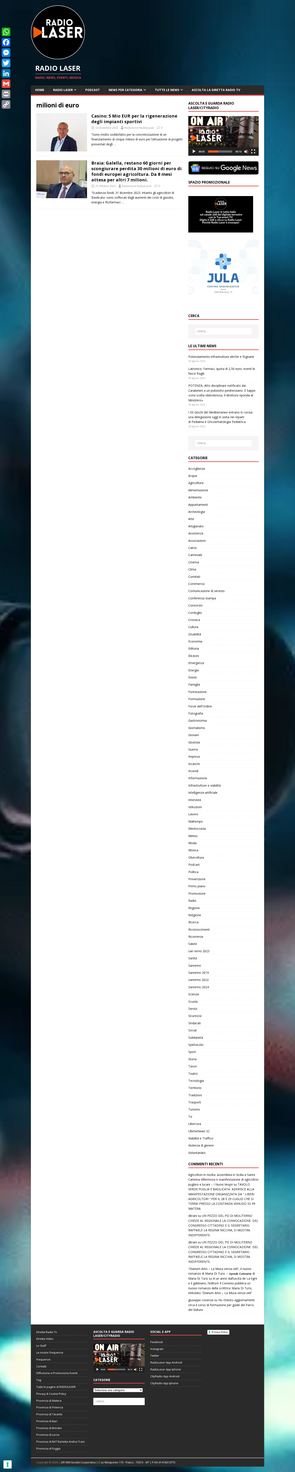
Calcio (192, 548)
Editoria (193, 648)
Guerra (193, 749)
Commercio (196, 584)
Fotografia (195, 713)
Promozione (197, 893)
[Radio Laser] (58, 57)
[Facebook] (6, 42)
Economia (195, 641)
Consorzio (195, 605)
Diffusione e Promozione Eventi (57, 1373)
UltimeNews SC (199, 1131)
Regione (194, 908)
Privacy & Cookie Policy (51, 1394)
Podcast (92, 90)
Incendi (193, 771)
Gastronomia (197, 720)
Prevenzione (197, 879)
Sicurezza (194, 1016)
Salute (192, 944)
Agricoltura (195, 483)
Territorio (194, 1088)
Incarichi (194, 764)
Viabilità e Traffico (200, 1138)
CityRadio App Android (164, 1376)
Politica (193, 872)
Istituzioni (195, 807)
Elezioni (193, 656)
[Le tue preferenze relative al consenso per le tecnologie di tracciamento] (7, 1464)
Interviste (194, 800)
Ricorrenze (195, 937)
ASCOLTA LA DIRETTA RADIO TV (216, 90)
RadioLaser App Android (166, 1362)
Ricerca (193, 922)
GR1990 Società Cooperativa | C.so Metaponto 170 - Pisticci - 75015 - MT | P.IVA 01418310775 (118, 1462)
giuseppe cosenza (200, 1300)
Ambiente (195, 497)
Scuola (193, 1001)
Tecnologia (196, 1081)
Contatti (41, 1366)
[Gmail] (6, 84)
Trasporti (194, 1102)
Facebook (156, 1342)
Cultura (193, 627)
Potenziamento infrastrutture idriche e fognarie (221, 357)
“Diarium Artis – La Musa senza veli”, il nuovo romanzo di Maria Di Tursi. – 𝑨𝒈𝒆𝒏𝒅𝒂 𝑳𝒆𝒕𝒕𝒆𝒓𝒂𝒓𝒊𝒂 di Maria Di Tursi (221, 1273)
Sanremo (194, 965)
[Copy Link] (6, 104)
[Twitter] (6, 63)
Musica (193, 850)
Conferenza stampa (202, 598)
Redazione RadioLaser (139, 128)
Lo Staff (41, 1346)
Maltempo (195, 821)
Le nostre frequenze (49, 1352)
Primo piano (196, 886)
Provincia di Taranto (49, 1414)
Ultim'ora (194, 1124)
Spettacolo (195, 1045)
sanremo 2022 (198, 980)
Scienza (193, 994)
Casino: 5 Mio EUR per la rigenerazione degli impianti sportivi (134, 118)
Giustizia (194, 742)
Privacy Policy (220, 1332)
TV (190, 1117)
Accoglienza (196, 469)
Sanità (192, 958)
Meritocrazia (197, 828)
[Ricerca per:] (223, 331)
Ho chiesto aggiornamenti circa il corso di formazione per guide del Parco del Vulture (221, 1305)
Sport (192, 1052)
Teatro (193, 1073)
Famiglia (194, 684)
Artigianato (196, 526)
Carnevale (195, 555)
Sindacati (194, 1023)
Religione (194, 915)
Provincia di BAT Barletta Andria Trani (60, 1442)
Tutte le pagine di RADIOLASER (56, 1387)
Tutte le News (167, 90)
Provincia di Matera (49, 1401)
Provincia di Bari (46, 1421)
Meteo (193, 836)
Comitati (194, 577)
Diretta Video (44, 1339)
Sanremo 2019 (198, 973)
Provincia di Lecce (47, 1435)
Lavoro (193, 814)
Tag (38, 1380)
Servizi (192, 1009)
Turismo (194, 1109)
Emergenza (196, 663)
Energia (193, 670)
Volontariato (197, 1153)
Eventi (192, 677)
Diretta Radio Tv (46, 1332)
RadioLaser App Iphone (165, 1369)
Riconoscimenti (199, 929)
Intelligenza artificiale (202, 792)
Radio (192, 901)
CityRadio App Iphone (164, 1383)
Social (192, 1030)
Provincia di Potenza (49, 1407)
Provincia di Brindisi (49, 1428)
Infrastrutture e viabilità (204, 785)
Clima (192, 569)
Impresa (194, 756)
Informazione (197, 778)
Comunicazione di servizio (206, 591)
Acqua (192, 476)
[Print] (6, 94)
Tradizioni (195, 1095)
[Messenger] (6, 52)
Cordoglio (195, 613)
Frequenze (43, 1359)
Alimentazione (198, 490)
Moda (192, 843)
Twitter (154, 1355)
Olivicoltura (196, 857)
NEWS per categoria (125, 90)
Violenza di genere (201, 1145)
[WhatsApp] (6, 32)
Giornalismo (196, 728)
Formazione (196, 699)
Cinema (193, 562)
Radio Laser (63, 90)
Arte (191, 519)
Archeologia (196, 512)
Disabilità (194, 634)
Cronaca (194, 620)
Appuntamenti (198, 505)
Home (39, 90)
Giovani (193, 735)
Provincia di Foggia (48, 1448)
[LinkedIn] (6, 73)
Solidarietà (195, 1037)
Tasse (192, 1066)
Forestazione (197, 692)
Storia (192, 1059)
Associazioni (197, 541)
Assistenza (195, 533)
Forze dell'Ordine (200, 706)
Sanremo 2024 (198, 987)
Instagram (156, 1349)
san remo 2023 (198, 951)
